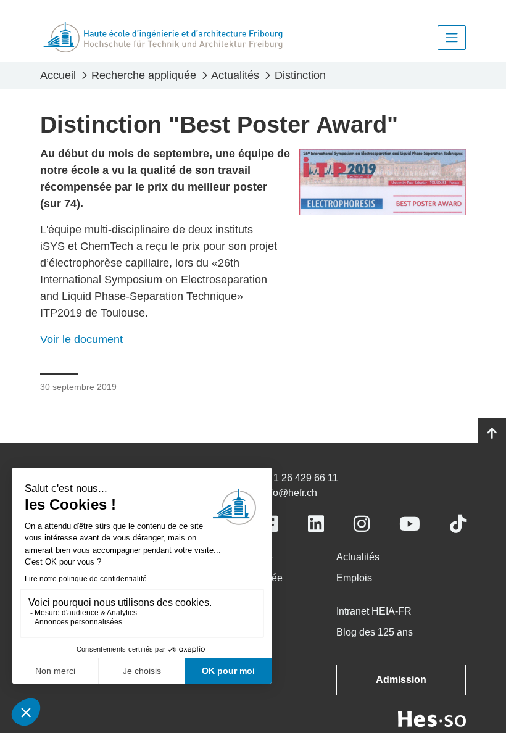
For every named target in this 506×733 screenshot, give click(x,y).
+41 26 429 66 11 (300, 478)
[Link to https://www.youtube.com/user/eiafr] (409, 524)
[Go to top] (492, 433)
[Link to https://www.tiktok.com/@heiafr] (458, 524)
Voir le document (81, 339)
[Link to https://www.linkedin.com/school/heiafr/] (316, 524)
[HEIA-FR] (163, 37)
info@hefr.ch (289, 492)
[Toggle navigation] (452, 37)
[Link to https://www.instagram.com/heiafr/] (362, 524)
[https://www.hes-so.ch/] (432, 718)
